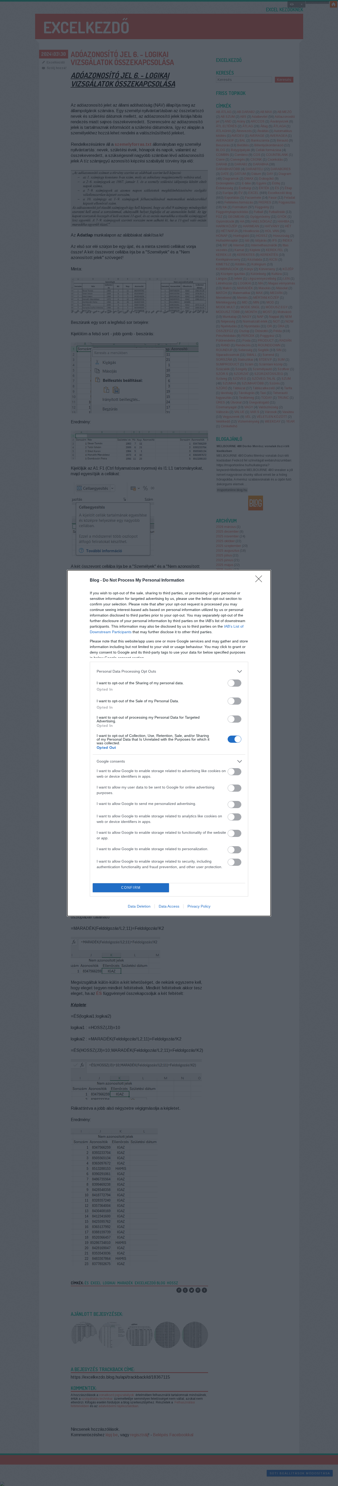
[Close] (260, 581)
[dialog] (169, 743)
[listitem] (169, 671)
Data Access (169, 906)
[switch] (234, 683)
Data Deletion (139, 906)
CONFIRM (131, 888)
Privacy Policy (198, 906)
